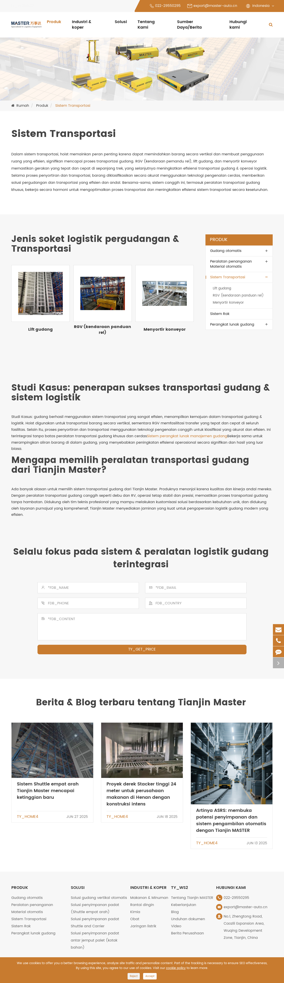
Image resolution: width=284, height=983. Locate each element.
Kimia (135, 912)
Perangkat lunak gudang (232, 324)
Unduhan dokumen (188, 919)
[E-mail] (278, 629)
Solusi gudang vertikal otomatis (99, 898)
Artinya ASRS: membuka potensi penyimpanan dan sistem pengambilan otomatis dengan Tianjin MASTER (231, 820)
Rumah (22, 106)
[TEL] (278, 640)
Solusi (121, 22)
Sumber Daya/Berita (189, 25)
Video (176, 926)
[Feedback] (278, 651)
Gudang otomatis (225, 251)
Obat (134, 919)
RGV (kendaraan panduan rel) (102, 330)
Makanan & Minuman (149, 898)
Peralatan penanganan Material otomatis (231, 263)
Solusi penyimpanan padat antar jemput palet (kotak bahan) (95, 940)
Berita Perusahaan (187, 933)
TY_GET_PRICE (142, 649)
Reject (134, 976)
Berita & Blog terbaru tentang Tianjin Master (141, 703)
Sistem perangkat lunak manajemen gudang (187, 436)
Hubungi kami (238, 25)
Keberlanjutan (183, 905)
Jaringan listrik (143, 926)
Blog (175, 912)
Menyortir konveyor (165, 329)
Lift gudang (40, 329)
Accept (149, 976)
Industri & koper (81, 25)
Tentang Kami (146, 25)
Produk (54, 22)
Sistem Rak (219, 313)
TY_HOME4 (27, 817)
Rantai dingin (142, 905)
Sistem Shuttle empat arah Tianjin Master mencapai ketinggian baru (48, 791)
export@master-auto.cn (215, 6)
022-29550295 (168, 6)
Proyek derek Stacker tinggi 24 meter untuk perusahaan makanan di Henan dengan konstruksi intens (141, 794)
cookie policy (176, 968)
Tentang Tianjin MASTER (192, 898)
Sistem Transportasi (72, 106)
